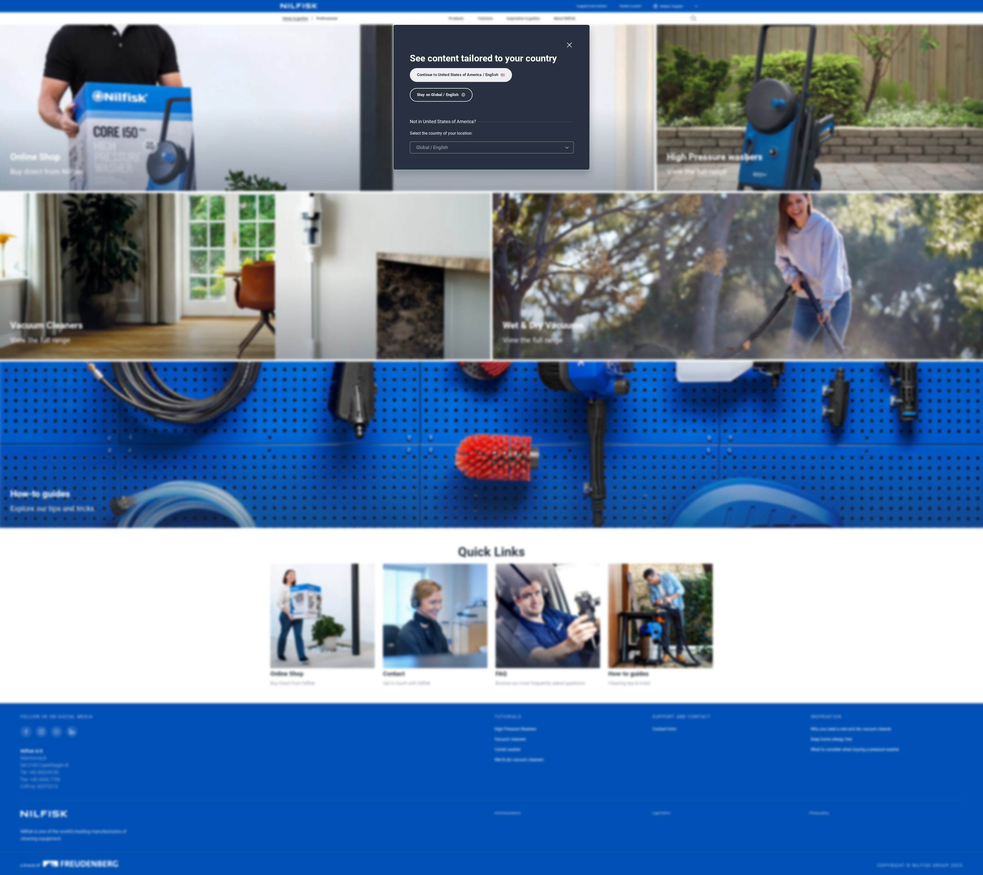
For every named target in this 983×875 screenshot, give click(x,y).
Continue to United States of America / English (457, 74)
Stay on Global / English (438, 94)
